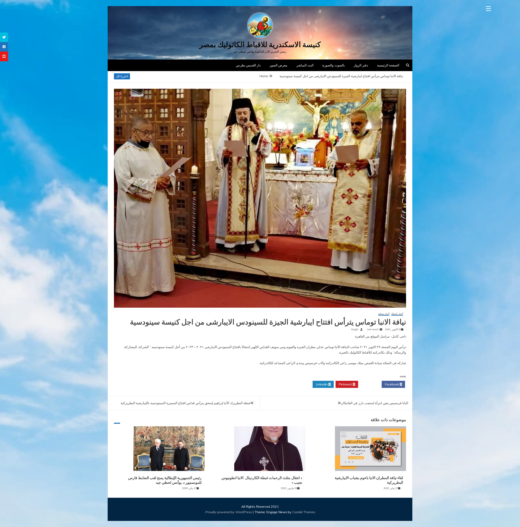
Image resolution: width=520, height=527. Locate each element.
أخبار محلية (383, 314)
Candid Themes (303, 512)
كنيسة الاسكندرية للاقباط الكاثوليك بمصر (260, 44)
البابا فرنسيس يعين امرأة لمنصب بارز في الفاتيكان (374, 403)
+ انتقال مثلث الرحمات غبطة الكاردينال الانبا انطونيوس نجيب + (261, 480)
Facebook (392, 384)
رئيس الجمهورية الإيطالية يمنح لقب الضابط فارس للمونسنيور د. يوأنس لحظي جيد (165, 480)
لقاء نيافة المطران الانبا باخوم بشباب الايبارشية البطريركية (369, 480)
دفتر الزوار (361, 65)
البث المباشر (304, 65)
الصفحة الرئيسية (388, 65)
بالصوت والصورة (333, 65)
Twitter (369, 384)
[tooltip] (4, 37)
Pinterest (346, 384)
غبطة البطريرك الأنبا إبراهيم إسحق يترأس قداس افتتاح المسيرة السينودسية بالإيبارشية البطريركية (185, 403)
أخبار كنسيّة (397, 314)
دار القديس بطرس (248, 65)
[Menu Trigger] (488, 8)
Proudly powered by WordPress (229, 512)
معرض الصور (278, 65)
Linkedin (322, 384)
